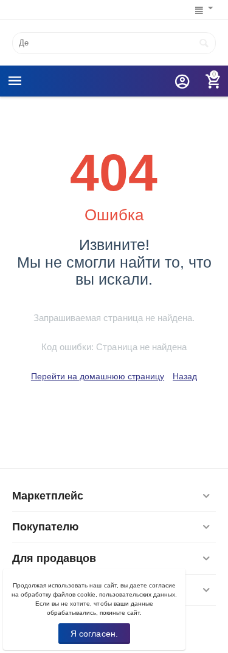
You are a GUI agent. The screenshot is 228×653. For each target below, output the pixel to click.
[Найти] (204, 43)
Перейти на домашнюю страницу (97, 376)
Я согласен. (94, 633)
